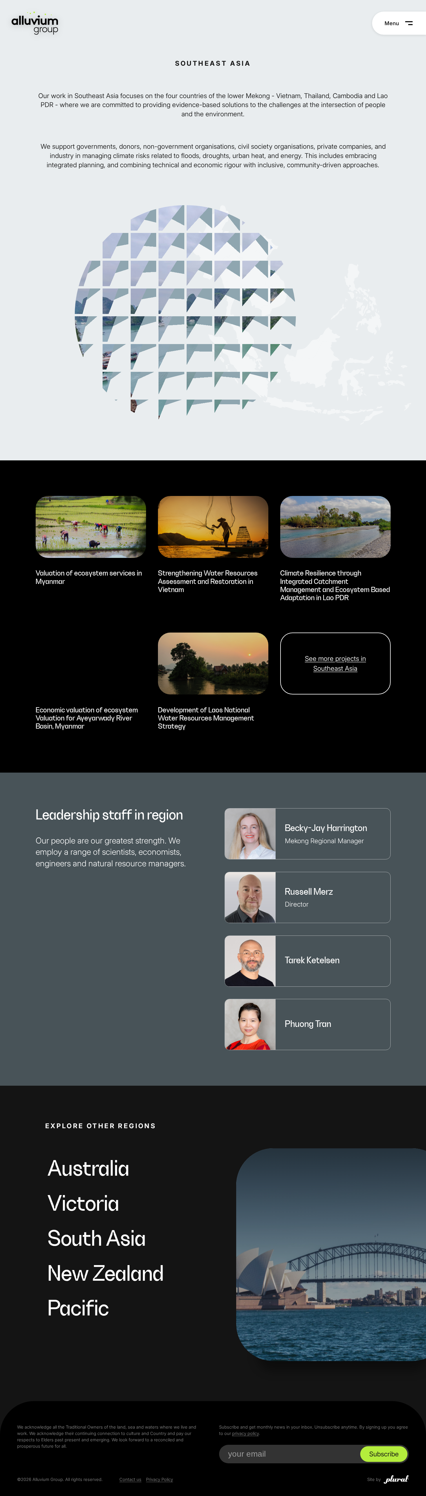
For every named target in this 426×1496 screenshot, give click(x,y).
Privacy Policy (159, 1479)
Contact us (130, 1479)
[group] (91, 544)
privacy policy (245, 1433)
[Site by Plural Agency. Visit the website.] (396, 1479)
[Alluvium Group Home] (35, 23)
